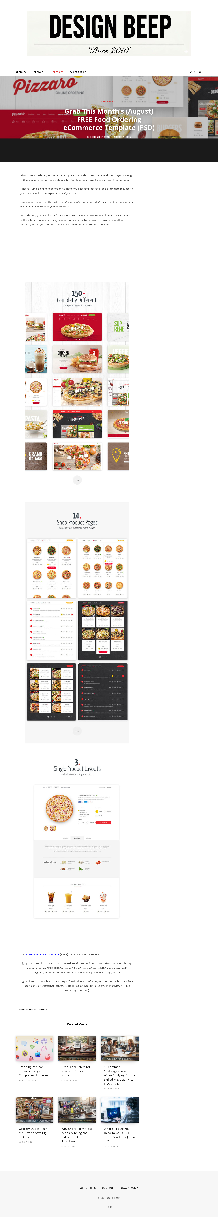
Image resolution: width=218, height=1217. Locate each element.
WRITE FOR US (78, 72)
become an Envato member (42, 954)
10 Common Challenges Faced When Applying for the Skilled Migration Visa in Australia (119, 1075)
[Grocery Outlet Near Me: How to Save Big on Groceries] (34, 1110)
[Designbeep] (109, 34)
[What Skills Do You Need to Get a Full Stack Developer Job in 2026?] (120, 1110)
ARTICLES (21, 72)
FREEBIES (58, 72)
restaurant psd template (34, 1010)
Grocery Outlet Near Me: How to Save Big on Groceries (33, 1133)
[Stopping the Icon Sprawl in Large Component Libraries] (34, 1048)
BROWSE (38, 72)
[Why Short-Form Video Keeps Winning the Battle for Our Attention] (77, 1110)
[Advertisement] (77, 253)
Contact (107, 1188)
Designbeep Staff (100, 137)
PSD (114, 101)
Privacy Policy (128, 1188)
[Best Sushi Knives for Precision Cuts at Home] (77, 1048)
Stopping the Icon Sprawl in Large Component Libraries (33, 1071)
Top (110, 1207)
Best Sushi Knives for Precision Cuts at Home (75, 1071)
